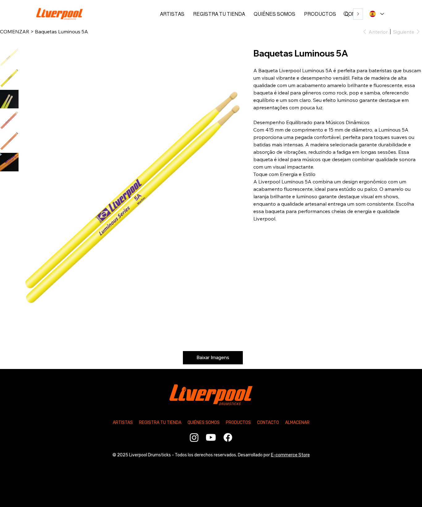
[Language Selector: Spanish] (376, 13)
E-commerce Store (290, 455)
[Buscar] (346, 14)
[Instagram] (194, 437)
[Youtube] (211, 437)
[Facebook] (228, 437)
